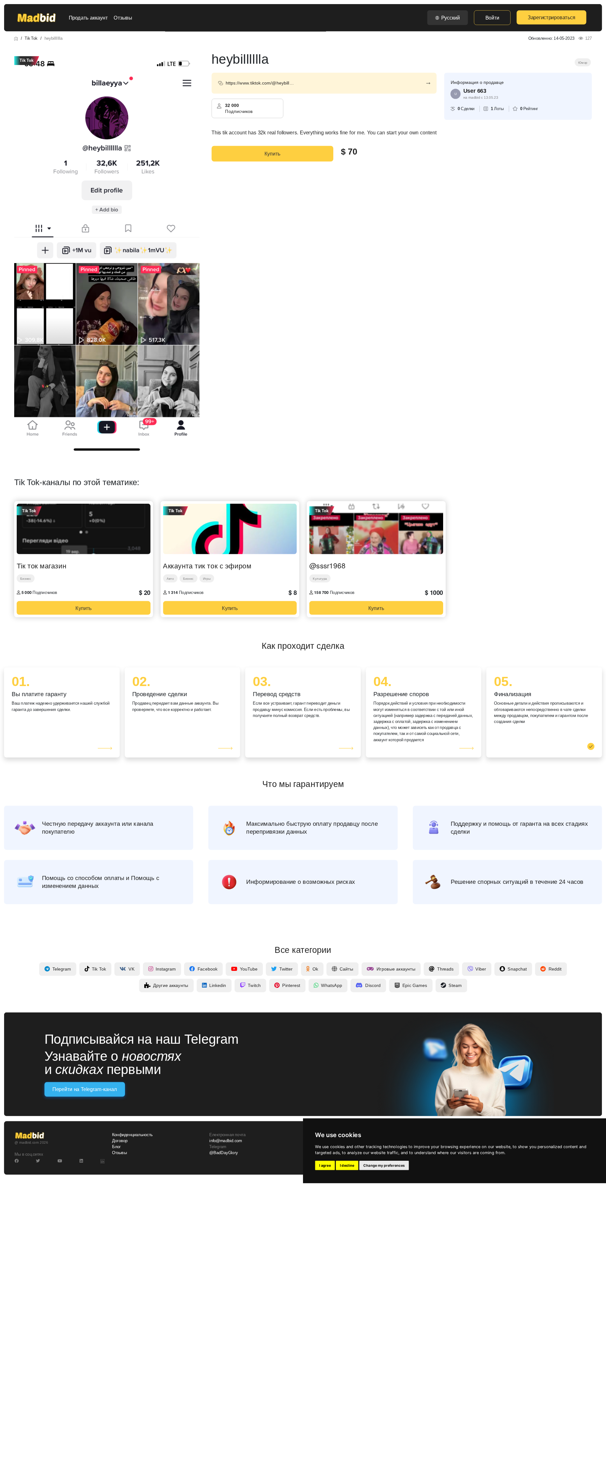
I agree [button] (325, 1165)
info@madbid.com (225, 1140)
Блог (116, 1146)
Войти (492, 18)
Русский (450, 18)
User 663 (474, 91)
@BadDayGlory (223, 1153)
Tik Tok (31, 38)
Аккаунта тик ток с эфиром (207, 565)
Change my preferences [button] (384, 1165)
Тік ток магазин (41, 565)
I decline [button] (347, 1165)
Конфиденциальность (132, 1134)
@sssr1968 (327, 565)
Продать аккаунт (88, 18)
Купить (272, 153)
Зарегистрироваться (551, 17)
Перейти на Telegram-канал (84, 1089)
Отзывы (123, 18)
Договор (120, 1140)
